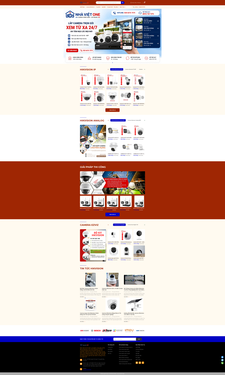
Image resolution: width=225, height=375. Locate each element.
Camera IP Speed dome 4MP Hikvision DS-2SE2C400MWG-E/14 (126, 87)
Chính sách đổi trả (123, 355)
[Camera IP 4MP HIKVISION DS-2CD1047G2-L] (139, 96)
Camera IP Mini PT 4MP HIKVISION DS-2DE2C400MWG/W (86, 87)
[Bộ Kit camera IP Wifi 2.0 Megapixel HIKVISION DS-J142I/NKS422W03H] (139, 201)
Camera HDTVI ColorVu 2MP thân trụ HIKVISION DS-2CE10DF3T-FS (113, 137)
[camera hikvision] (93, 140)
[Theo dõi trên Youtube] (137, 362)
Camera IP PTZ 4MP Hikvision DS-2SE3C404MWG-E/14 (139, 87)
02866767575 (142, 7)
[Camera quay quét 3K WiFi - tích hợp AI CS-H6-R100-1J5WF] (113, 251)
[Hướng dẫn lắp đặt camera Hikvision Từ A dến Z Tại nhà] (134, 304)
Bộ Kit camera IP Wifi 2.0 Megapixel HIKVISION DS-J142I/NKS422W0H (86, 208)
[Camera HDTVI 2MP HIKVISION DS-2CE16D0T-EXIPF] (126, 130)
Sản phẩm (110, 351)
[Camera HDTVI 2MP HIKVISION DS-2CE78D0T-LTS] (139, 130)
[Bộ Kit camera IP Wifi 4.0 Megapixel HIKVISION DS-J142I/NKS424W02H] (112, 201)
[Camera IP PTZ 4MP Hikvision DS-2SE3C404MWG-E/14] (139, 80)
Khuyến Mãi (110, 7)
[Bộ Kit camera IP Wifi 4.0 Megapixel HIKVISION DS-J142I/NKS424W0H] (126, 201)
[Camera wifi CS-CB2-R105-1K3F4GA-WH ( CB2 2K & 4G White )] (113, 235)
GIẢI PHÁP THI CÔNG (93, 167)
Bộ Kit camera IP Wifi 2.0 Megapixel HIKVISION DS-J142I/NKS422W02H (99, 208)
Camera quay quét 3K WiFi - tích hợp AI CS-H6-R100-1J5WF (113, 258)
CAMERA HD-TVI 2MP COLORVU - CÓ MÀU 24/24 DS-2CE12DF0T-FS (126, 153)
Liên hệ (109, 353)
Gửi (139, 339)
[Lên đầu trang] (223, 373)
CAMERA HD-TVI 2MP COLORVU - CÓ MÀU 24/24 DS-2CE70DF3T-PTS (113, 153)
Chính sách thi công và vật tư (126, 347)
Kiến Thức (122, 7)
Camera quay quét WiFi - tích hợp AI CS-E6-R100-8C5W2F (139, 258)
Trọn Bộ (98, 7)
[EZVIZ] (118, 330)
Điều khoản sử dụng (123, 357)
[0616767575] (222, 363)
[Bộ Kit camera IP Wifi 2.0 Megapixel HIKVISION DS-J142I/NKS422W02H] (99, 201)
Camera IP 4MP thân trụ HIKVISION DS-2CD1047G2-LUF (126, 103)
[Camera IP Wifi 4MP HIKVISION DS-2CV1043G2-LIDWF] (112, 80)
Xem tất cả (112, 110)
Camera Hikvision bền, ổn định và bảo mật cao (112, 289)
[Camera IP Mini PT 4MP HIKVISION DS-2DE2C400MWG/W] (86, 80)
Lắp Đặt (104, 7)
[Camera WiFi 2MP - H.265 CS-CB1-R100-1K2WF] (139, 235)
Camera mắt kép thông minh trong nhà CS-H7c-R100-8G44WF (126, 258)
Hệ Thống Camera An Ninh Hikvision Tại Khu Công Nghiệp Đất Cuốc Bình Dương (134, 289)
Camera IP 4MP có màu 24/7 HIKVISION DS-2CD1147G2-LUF (112, 103)
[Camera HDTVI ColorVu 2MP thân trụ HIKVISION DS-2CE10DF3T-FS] (113, 130)
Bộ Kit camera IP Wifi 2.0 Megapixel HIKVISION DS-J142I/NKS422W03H (139, 208)
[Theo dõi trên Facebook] (143, 362)
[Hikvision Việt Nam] (112, 36)
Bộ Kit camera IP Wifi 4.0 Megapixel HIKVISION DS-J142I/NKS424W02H (112, 208)
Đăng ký (139, 2)
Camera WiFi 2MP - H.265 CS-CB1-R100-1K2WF (139, 242)
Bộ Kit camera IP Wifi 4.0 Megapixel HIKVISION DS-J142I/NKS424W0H (126, 208)
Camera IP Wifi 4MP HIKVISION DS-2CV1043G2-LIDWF (112, 87)
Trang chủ (110, 347)
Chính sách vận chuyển (124, 353)
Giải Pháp (82, 7)
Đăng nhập (134, 2)
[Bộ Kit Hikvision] (93, 245)
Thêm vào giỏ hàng (86, 84)
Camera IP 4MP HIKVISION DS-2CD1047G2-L (139, 103)
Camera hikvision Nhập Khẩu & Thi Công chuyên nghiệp (111, 314)
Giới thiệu (110, 349)
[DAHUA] (107, 330)
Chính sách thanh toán (124, 351)
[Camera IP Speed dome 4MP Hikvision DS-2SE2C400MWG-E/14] (126, 80)
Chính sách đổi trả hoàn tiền (125, 359)
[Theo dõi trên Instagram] (140, 362)
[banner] (112, 182)
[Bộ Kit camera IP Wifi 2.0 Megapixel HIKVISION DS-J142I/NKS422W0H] (86, 201)
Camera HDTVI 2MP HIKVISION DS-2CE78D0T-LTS (139, 137)
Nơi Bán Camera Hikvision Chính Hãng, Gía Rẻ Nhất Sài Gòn (89, 289)
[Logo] (84, 2)
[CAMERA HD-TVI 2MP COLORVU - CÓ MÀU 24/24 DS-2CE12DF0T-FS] (126, 147)
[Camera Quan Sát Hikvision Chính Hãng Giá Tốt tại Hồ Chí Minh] (90, 304)
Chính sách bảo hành (124, 349)
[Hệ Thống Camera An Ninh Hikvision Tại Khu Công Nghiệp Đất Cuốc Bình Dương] (134, 280)
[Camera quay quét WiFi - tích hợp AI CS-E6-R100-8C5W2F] (139, 251)
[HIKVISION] (84, 330)
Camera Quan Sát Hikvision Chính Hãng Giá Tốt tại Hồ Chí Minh (89, 314)
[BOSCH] (95, 330)
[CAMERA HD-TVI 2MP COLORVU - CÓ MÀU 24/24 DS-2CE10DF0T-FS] (139, 147)
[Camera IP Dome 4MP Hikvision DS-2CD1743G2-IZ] (86, 96)
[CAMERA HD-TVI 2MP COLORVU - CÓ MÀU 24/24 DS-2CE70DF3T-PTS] (113, 147)
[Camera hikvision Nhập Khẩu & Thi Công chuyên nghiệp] (112, 304)
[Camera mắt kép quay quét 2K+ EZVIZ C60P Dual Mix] (126, 235)
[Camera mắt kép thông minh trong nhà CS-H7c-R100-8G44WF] (126, 251)
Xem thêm (82, 296)
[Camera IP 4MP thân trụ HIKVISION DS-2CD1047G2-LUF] (126, 96)
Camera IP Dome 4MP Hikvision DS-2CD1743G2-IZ (86, 103)
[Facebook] (222, 357)
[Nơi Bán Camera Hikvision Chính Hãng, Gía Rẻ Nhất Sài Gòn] (90, 280)
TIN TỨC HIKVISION (91, 268)
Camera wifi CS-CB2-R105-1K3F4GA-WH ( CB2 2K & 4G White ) (113, 242)
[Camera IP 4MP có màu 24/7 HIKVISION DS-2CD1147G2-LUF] (112, 96)
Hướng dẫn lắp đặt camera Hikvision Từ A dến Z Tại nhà (134, 314)
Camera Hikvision (90, 7)
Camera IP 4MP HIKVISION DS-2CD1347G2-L (99, 103)
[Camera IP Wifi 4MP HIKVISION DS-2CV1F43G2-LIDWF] (99, 80)
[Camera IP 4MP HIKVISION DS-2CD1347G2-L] (99, 96)
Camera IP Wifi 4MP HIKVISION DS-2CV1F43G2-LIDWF (99, 87)
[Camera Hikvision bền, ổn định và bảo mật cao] (112, 280)
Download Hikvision (123, 361)
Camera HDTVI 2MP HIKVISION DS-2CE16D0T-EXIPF (126, 137)
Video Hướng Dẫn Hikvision (125, 363)
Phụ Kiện (116, 7)
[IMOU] (129, 330)
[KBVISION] (140, 330)
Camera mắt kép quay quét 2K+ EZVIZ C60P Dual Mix (126, 242)
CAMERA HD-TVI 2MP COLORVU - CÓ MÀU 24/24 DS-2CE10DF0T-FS (139, 153)
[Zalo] (222, 360)
